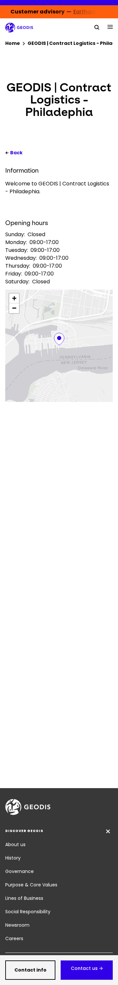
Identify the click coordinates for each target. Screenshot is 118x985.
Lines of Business (24, 898)
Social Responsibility (27, 911)
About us (15, 844)
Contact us (84, 968)
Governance (19, 871)
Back (16, 152)
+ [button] (14, 298)
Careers (14, 938)
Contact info (30, 970)
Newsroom (17, 925)
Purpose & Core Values (31, 884)
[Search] (97, 26)
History (13, 858)
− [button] (14, 308)
